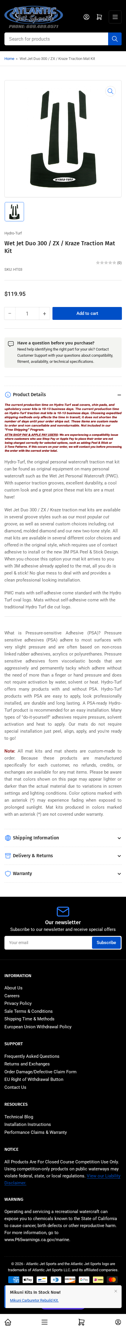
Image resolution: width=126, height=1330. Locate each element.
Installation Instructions (27, 1124)
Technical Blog (18, 1116)
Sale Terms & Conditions (28, 1011)
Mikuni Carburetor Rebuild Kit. (34, 1300)
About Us (13, 988)
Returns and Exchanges (27, 1064)
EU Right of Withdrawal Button (33, 1079)
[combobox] (63, 38)
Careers (12, 995)
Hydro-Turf (13, 233)
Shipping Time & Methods (29, 1019)
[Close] (115, 1291)
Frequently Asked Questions (31, 1056)
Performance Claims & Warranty (35, 1132)
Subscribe (106, 942)
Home (9, 58)
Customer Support (32, 355)
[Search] (114, 39)
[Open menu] (115, 17)
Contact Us (15, 1087)
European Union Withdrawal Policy (37, 1026)
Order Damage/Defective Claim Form (40, 1071)
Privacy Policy (18, 1003)
